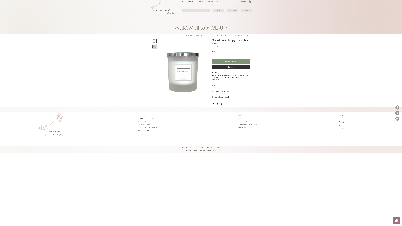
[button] (250, 1)
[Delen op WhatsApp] (221, 104)
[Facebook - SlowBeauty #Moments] (397, 107)
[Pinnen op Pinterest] (217, 104)
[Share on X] (225, 104)
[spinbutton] (217, 55)
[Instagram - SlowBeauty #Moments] (397, 113)
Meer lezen (216, 79)
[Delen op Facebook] (213, 104)
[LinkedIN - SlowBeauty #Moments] (397, 119)
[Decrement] (214, 55)
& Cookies (249, 124)
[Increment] (220, 55)
